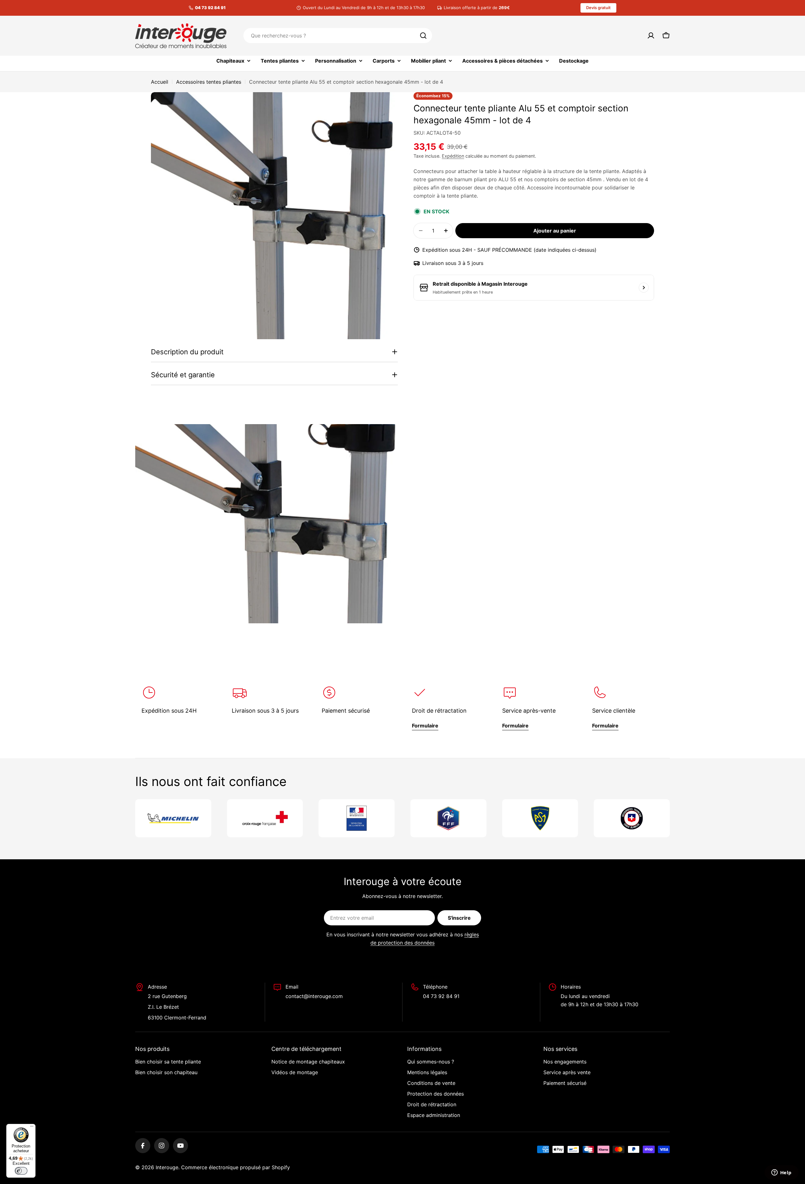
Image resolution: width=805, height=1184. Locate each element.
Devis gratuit (598, 7)
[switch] (21, 1171)
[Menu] (32, 1127)
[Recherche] (423, 35)
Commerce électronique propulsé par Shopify (235, 1167)
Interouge (167, 1167)
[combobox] (337, 35)
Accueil (159, 82)
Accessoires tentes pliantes (208, 82)
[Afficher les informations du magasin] (644, 288)
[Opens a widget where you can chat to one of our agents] (781, 1173)
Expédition (453, 156)
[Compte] (651, 35)
